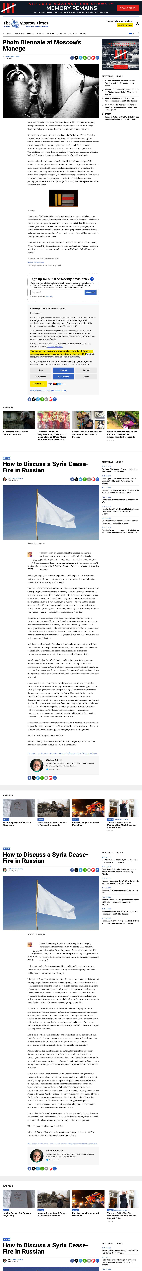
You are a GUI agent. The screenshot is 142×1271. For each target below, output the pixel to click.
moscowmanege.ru (36, 262)
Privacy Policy (49, 296)
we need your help (55, 347)
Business (40, 33)
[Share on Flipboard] (93, 58)
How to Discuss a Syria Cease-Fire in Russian (46, 467)
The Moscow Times (12, 56)
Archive (83, 33)
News (9, 33)
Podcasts (73, 33)
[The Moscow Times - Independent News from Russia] (25, 23)
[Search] (138, 33)
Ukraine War (19, 33)
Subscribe (90, 292)
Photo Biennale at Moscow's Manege (42, 45)
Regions (30, 33)
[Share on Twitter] (76, 58)
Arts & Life (61, 33)
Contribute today (125, 25)
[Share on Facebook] (72, 58)
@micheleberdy (54, 769)
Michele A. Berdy (16, 478)
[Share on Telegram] (81, 58)
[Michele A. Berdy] (5, 479)
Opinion (50, 33)
